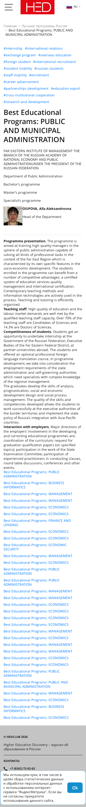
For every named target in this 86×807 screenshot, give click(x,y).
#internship (13, 48)
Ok (75, 788)
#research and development (26, 102)
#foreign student (17, 62)
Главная (10, 26)
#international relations (44, 48)
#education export (65, 88)
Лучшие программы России (44, 26)
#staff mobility (15, 75)
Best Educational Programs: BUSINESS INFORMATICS (34, 485)
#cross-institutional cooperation (29, 95)
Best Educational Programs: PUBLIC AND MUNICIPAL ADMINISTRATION (36, 684)
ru (76, 7)
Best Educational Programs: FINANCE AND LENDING (37, 522)
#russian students (49, 68)
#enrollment (39, 75)
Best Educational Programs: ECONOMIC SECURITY (35, 547)
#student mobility (18, 68)
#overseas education (54, 55)
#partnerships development (26, 88)
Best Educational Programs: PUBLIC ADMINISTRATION (32, 474)
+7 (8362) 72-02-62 (22, 769)
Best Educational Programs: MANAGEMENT (38, 494)
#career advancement (21, 82)
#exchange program (20, 55)
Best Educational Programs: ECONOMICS (36, 507)
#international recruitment (54, 62)
